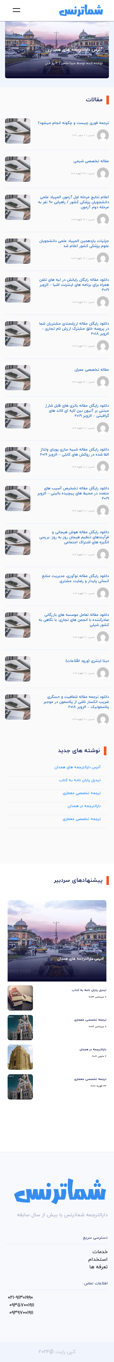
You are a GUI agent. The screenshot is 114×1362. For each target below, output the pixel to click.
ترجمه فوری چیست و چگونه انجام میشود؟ (73, 123)
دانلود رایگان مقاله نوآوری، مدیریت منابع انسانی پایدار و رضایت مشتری (75, 579)
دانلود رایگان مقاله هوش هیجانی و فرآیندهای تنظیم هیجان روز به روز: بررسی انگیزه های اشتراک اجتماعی (74, 537)
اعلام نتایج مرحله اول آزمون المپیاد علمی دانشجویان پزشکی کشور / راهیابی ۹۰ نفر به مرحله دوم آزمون (73, 202)
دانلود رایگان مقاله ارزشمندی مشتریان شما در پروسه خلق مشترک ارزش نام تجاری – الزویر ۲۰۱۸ (74, 328)
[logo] (81, 10)
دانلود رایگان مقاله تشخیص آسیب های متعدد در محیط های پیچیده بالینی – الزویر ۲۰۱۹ (73, 493)
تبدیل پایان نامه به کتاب (80, 780)
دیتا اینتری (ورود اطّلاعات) (87, 660)
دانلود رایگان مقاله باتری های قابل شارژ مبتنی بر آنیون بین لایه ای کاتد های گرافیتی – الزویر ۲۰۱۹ (77, 410)
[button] (16, 10)
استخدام (98, 1259)
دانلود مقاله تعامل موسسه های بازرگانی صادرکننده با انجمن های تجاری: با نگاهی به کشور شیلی (74, 620)
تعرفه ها (98, 1267)
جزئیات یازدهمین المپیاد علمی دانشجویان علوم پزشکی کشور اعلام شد (74, 244)
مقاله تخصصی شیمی (91, 161)
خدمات (100, 1251)
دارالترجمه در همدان (84, 806)
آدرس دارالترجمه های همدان (77, 767)
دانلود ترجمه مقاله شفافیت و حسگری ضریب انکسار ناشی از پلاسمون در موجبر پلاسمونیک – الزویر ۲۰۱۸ (76, 702)
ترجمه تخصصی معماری (82, 793)
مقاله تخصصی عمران (91, 369)
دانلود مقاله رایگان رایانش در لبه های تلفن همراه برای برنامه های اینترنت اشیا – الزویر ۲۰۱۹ (74, 284)
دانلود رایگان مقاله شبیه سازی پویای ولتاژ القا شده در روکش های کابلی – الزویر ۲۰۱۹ (74, 452)
